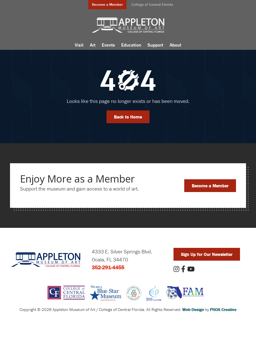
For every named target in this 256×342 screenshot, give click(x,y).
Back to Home (128, 117)
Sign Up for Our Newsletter (206, 254)
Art (93, 45)
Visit (79, 45)
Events (108, 45)
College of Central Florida (152, 4)
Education (131, 45)
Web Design (193, 309)
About (175, 45)
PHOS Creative (223, 309)
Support (155, 45)
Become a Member (107, 4)
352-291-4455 (108, 267)
